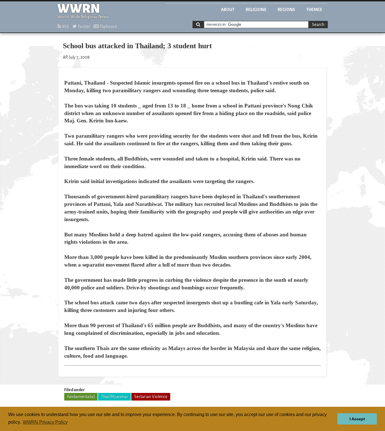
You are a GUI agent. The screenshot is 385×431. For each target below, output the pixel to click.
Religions (256, 9)
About (227, 9)
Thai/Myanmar (114, 396)
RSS (65, 26)
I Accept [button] (357, 419)
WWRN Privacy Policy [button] (45, 422)
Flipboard (108, 26)
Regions (286, 9)
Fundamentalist (81, 396)
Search (318, 24)
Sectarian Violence (150, 396)
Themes (314, 9)
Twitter (83, 26)
